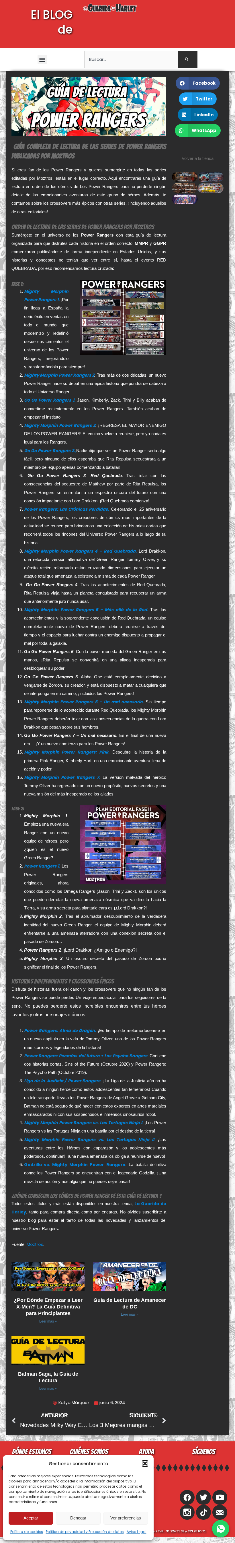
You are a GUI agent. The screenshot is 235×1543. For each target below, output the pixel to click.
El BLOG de (52, 22)
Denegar (78, 1517)
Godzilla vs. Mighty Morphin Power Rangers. (75, 1165)
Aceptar (30, 1517)
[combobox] (131, 59)
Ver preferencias (125, 1517)
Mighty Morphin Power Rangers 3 (59, 425)
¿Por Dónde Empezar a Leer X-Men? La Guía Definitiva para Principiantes (48, 1307)
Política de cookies (26, 1531)
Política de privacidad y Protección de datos (85, 1531)
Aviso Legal (136, 1531)
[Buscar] (187, 59)
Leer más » (48, 1321)
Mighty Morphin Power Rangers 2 (59, 375)
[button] (145, 1463)
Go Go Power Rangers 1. (49, 400)
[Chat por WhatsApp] (220, 1528)
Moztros (35, 1244)
